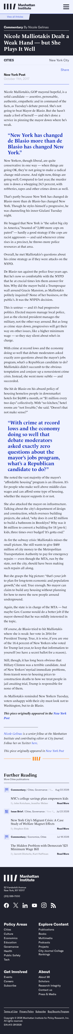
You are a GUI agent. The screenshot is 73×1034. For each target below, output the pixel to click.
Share (65, 69)
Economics (11, 938)
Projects (44, 946)
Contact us (45, 990)
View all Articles (15, 16)
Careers (8, 981)
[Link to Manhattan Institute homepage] (21, 880)
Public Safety (12, 955)
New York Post (14, 74)
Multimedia (46, 938)
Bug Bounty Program (58, 1011)
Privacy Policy (26, 1011)
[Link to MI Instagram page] (44, 907)
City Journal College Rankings (51, 952)
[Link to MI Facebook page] (6, 907)
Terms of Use (11, 1011)
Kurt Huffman (40, 853)
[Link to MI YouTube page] (34, 906)
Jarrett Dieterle (23, 853)
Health (8, 951)
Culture (8, 934)
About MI (44, 977)
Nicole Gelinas (38, 27)
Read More (63, 803)
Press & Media (47, 994)
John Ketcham (22, 803)
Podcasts (44, 942)
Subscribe (10, 985)
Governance (11, 946)
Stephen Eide (21, 828)
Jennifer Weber (39, 803)
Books (42, 934)
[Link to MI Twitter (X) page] (15, 906)
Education (10, 942)
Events (8, 977)
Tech (7, 959)
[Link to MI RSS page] (53, 907)
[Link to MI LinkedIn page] (25, 907)
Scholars (44, 981)
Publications (46, 929)
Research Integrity (50, 985)
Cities (9, 60)
